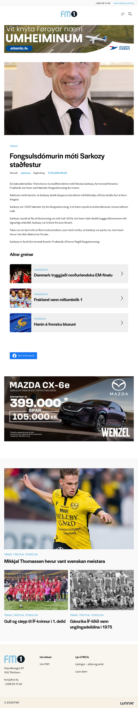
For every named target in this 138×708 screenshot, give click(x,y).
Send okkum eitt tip (124, 3)
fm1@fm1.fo (11, 680)
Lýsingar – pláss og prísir (89, 664)
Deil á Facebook (26, 355)
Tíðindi (14, 146)
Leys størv (81, 671)
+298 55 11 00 (103, 3)
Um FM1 (44, 664)
